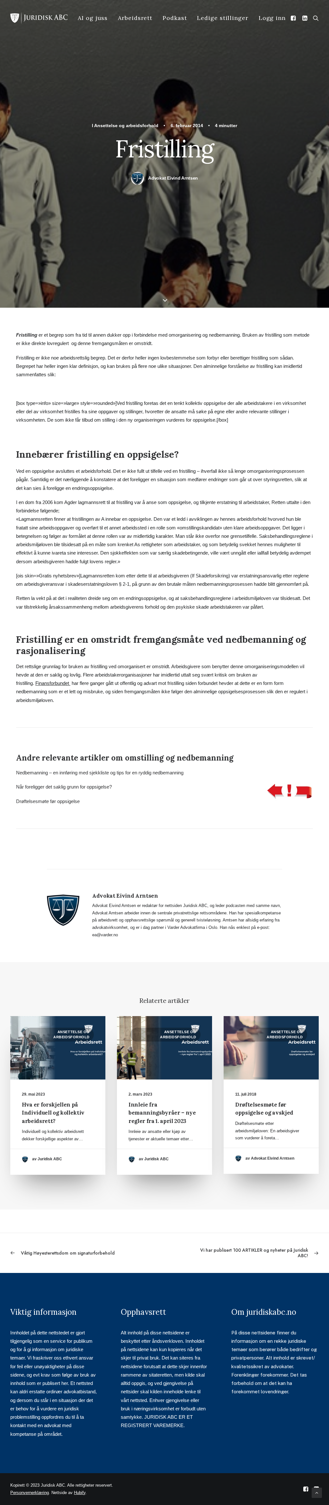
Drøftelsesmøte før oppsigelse (48, 801)
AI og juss (93, 18)
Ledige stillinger (222, 18)
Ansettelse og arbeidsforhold (126, 125)
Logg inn (272, 18)
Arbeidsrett (135, 18)
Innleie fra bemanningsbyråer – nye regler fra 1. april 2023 (162, 1113)
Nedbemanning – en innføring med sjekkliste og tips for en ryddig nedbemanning (99, 772)
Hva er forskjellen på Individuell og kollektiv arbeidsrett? (53, 1113)
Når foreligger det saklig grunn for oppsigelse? (64, 787)
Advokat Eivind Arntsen (173, 178)
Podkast (175, 18)
